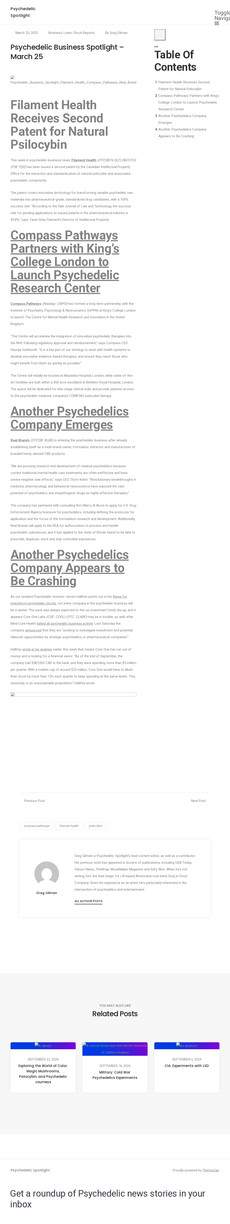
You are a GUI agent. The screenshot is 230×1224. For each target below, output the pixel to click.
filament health (69, 826)
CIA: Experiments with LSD (187, 1065)
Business (55, 33)
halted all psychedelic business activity (65, 624)
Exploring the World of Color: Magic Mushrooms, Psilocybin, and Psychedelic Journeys (43, 1073)
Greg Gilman (119, 33)
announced (33, 630)
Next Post (198, 801)
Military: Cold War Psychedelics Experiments (115, 1075)
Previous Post (34, 801)
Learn (68, 33)
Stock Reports (84, 33)
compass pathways (36, 826)
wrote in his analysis (37, 649)
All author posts (88, 901)
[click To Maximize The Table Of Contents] (160, 34)
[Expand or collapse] (156, 46)
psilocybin (95, 826)
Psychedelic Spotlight (30, 1170)
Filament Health (83, 160)
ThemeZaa (211, 1170)
